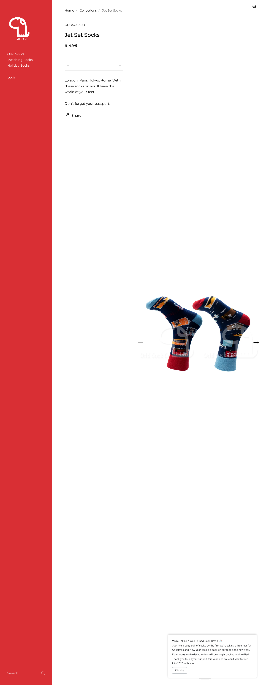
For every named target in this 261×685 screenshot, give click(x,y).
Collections (88, 10)
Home (69, 10)
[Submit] (43, 673)
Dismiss (179, 670)
